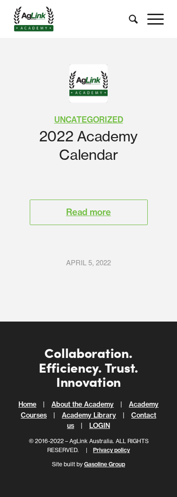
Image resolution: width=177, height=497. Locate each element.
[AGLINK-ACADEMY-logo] (88, 83)
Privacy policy (111, 449)
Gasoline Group (104, 464)
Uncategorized (88, 119)
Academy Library (89, 415)
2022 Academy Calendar (88, 145)
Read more (88, 212)
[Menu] (151, 19)
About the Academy (82, 404)
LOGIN (99, 425)
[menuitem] (128, 19)
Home (27, 404)
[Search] (128, 19)
